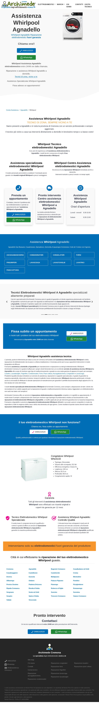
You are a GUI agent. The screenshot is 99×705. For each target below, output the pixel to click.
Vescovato (32, 600)
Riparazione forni (57, 666)
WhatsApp (27, 57)
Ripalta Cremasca (12, 588)
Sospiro (9, 596)
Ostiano (31, 580)
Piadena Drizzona (35, 584)
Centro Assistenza (12, 110)
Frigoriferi (24, 373)
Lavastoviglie (15, 373)
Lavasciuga (80, 373)
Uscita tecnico (88, 6)
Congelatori (70, 373)
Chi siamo (68, 6)
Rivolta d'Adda (34, 588)
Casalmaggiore (12, 573)
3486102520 (27, 50)
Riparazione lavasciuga (59, 673)
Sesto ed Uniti (34, 592)
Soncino (54, 592)
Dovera (9, 577)
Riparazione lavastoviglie (59, 677)
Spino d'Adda (34, 596)
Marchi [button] (60, 4)
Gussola (32, 577)
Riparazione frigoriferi (58, 670)
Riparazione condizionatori (37, 679)
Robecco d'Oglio (57, 588)
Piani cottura (48, 373)
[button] (7, 301)
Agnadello (24, 110)
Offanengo (10, 580)
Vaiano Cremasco (79, 596)
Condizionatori (33, 373)
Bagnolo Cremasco (58, 569)
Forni (41, 373)
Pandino (76, 580)
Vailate (8, 600)
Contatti (79, 4)
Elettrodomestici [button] (46, 4)
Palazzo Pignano (57, 580)
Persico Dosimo (12, 584)
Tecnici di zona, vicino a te (26, 77)
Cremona (9, 569)
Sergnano (10, 592)
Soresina (76, 592)
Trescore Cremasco (58, 596)
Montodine (77, 577)
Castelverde (55, 573)
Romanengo (77, 588)
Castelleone (33, 573)
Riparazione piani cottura (82, 666)
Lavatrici (7, 373)
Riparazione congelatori (59, 663)
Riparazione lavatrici (81, 663)
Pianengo (54, 584)
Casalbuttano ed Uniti (81, 569)
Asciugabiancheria (59, 373)
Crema (75, 573)
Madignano (55, 577)
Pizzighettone (78, 584)
